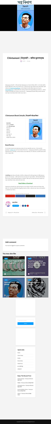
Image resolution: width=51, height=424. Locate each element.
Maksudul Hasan (9, 295)
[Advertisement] (25, 42)
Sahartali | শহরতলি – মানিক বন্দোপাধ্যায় (11, 283)
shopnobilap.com (9, 89)
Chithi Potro (20, 363)
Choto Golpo (20, 355)
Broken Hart (8, 273)
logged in (13, 245)
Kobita (19, 358)
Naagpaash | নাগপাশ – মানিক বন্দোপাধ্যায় (36, 283)
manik (6, 258)
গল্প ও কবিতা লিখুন (20, 366)
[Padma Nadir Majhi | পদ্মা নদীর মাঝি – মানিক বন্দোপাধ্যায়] (14, 266)
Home (19, 352)
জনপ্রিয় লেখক (12, 150)
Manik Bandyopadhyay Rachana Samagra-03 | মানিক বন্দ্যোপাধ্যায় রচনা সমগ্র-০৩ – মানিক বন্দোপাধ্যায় (37, 264)
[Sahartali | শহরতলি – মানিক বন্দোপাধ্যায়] (14, 287)
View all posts (15, 205)
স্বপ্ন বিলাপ (23, 61)
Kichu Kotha (20, 360)
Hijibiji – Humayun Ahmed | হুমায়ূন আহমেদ (25, 382)
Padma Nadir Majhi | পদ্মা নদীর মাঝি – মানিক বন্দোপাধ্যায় (13, 262)
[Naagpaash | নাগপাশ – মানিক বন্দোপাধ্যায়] (37, 287)
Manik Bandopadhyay (15, 88)
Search (25, 323)
